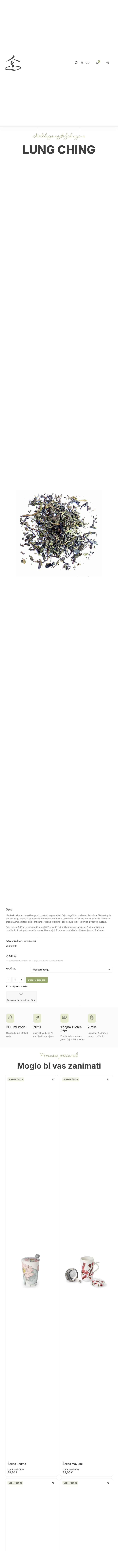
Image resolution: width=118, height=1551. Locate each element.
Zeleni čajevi (30, 941)
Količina (11, 969)
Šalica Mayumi (73, 1464)
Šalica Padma (17, 1464)
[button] (107, 62)
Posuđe (12, 1079)
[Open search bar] (76, 62)
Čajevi (20, 941)
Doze (11, 1483)
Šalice (20, 1079)
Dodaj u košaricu (36, 980)
